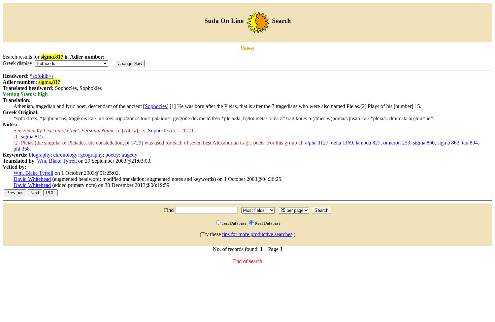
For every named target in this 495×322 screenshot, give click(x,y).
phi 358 (21, 149)
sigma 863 (448, 143)
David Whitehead (32, 179)
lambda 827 (368, 143)
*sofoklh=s (42, 76)
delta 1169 (342, 143)
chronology (65, 155)
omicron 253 (396, 143)
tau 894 (470, 143)
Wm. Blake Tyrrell (57, 161)
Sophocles (156, 106)
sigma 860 (424, 143)
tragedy (129, 155)
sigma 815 (32, 136)
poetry (112, 155)
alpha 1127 (316, 143)
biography (40, 155)
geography (91, 155)
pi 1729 (133, 143)
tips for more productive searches (257, 234)
